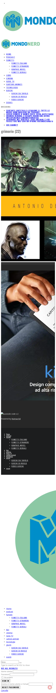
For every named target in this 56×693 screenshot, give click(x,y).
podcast (8, 436)
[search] (20, 662)
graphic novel (18, 69)
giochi (9, 90)
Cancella (4, 690)
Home (8, 434)
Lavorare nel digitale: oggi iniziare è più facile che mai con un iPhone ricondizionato (29, 120)
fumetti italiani (19, 63)
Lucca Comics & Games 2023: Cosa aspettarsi (30, 114)
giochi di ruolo (19, 96)
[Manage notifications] (50, 687)
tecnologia (9, 456)
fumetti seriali (18, 72)
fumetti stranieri (20, 66)
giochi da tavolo (19, 93)
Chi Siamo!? (12, 125)
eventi (9, 102)
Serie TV (9, 453)
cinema (8, 452)
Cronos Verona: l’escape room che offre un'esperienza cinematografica (28, 116)
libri (7, 450)
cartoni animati (11, 455)
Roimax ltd (16, 419)
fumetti (10, 60)
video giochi (17, 99)
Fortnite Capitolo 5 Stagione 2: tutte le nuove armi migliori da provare (28, 111)
